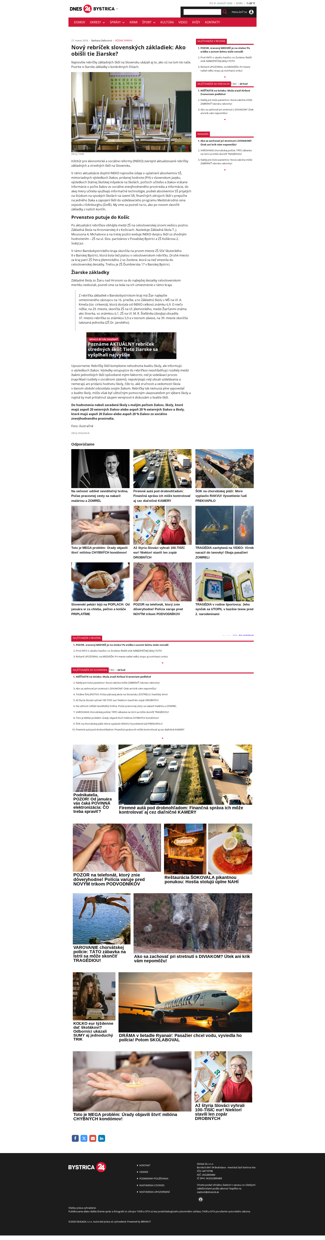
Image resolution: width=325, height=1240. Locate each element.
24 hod (244, 83)
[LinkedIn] (102, 1138)
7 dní (233, 83)
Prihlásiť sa (240, 12)
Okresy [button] (96, 22)
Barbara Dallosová (101, 40)
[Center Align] (225, 12)
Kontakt (144, 1165)
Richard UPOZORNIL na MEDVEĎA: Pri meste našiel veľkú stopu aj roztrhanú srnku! (225, 68)
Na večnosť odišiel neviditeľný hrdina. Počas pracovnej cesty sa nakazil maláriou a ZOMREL (126, 706)
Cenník (143, 1172)
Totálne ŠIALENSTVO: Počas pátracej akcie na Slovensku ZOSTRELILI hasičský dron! (122, 694)
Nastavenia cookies (151, 1185)
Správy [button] (116, 22)
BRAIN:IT (146, 1221)
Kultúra (167, 22)
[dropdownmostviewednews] (225, 77)
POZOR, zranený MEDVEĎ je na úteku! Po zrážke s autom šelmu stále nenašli (225, 49)
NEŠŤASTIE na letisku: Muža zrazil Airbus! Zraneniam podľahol (225, 92)
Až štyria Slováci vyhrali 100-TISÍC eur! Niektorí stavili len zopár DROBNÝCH (117, 700)
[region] (117, 8)
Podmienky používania (153, 1178)
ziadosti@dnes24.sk (208, 1192)
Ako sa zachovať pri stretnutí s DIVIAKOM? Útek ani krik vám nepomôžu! (227, 111)
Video (182, 22)
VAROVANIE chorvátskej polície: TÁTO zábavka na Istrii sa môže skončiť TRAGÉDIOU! (226, 152)
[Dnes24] (104, 8)
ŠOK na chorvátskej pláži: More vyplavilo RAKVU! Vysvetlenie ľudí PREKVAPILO (119, 723)
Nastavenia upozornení (154, 1192)
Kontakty (212, 22)
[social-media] (200, 1199)
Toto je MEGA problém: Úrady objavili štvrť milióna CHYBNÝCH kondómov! (117, 718)
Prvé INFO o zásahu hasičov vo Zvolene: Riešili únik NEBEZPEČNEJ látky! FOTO (226, 59)
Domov (79, 22)
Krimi (133, 22)
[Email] (93, 1138)
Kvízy (196, 22)
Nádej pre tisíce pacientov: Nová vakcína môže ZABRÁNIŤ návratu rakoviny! (226, 101)
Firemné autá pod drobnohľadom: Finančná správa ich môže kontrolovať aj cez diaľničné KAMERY (130, 729)
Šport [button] (147, 22)
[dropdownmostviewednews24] (225, 119)
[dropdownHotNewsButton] (225, 170)
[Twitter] (84, 1138)
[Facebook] (75, 1138)
